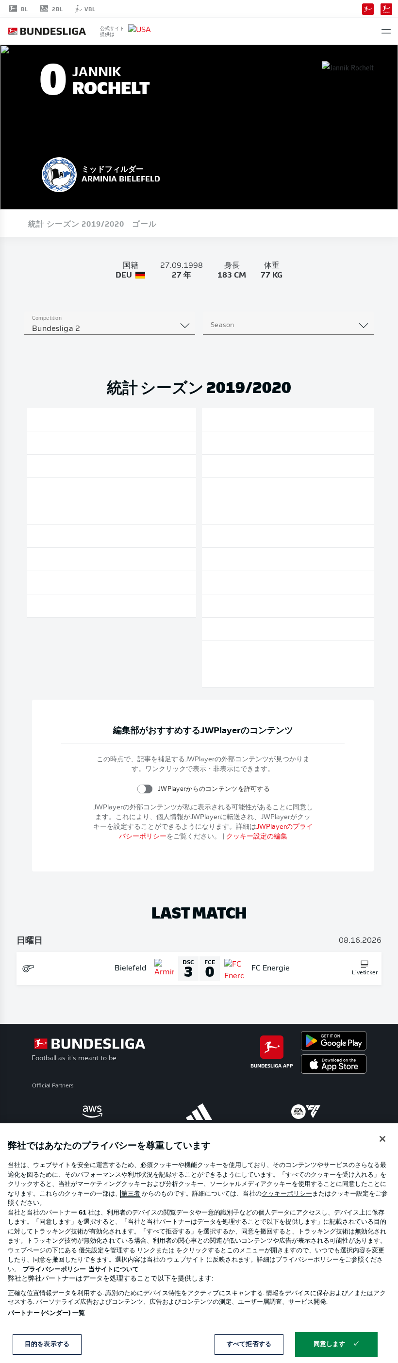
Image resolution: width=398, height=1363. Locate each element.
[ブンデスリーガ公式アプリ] (368, 8)
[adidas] (199, 1111)
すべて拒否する (249, 1344)
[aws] (92, 1111)
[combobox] (109, 329)
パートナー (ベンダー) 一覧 (46, 1313)
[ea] (305, 1111)
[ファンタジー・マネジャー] (386, 8)
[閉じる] (382, 1139)
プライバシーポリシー (54, 1269)
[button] (386, 31)
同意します (330, 1344)
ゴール (144, 223)
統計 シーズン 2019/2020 (76, 223)
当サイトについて (113, 1269)
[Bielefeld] (59, 173)
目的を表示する (47, 1344)
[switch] (144, 788)
